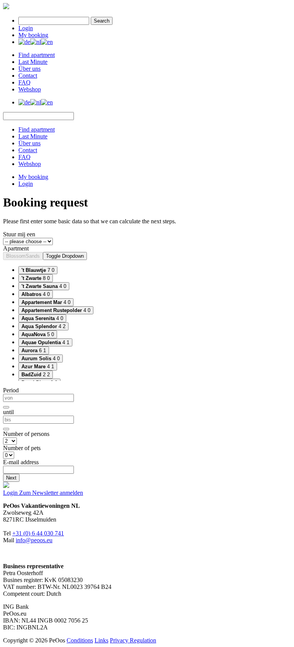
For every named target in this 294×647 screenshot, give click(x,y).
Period (11, 390)
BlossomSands (23, 256)
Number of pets (22, 448)
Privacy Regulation (133, 640)
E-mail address (21, 462)
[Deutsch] (24, 42)
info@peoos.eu (34, 540)
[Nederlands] (35, 42)
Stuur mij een (19, 234)
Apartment (16, 248)
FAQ (24, 82)
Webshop (29, 89)
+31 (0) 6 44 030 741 (38, 533)
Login (25, 28)
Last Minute (32, 62)
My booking (33, 35)
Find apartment (36, 55)
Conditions (80, 640)
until (8, 412)
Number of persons (26, 434)
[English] (47, 42)
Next (11, 478)
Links (101, 640)
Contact (27, 75)
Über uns (29, 68)
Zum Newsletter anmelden (51, 492)
